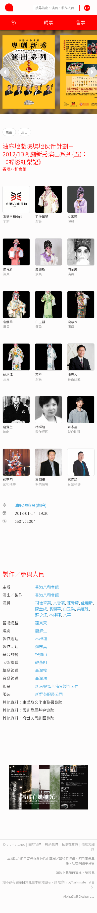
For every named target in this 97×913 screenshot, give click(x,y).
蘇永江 (8, 374)
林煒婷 (55, 615)
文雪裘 (72, 216)
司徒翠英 (41, 216)
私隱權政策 (70, 844)
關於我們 (34, 844)
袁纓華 (8, 321)
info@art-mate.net (77, 882)
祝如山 (41, 654)
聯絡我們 (51, 844)
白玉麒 (40, 321)
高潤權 (40, 479)
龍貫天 (72, 374)
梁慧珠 (72, 321)
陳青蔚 (8, 269)
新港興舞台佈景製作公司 (57, 686)
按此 (91, 872)
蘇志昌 (72, 426)
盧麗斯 (40, 269)
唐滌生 (8, 426)
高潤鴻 (72, 479)
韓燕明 (8, 479)
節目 (16, 22)
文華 (38, 374)
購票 (48, 22)
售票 (81, 22)
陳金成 (72, 269)
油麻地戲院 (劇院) (31, 505)
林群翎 (40, 426)
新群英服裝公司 (49, 694)
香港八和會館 (14, 169)
